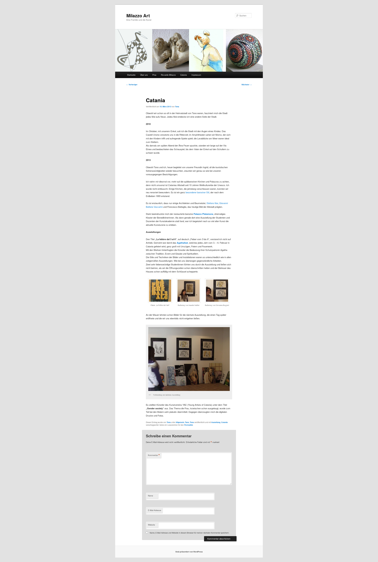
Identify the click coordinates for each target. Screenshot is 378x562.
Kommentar (154, 455)
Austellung (215, 422)
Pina (154, 74)
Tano (187, 422)
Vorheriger (131, 84)
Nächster (247, 84)
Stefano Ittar (212, 203)
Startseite (131, 74)
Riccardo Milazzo (168, 74)
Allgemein (180, 422)
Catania (183, 74)
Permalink (188, 425)
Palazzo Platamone (203, 214)
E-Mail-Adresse (154, 510)
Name (150, 495)
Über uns (144, 74)
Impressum (196, 74)
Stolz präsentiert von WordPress (189, 551)
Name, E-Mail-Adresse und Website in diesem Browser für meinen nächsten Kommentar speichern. (189, 532)
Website (151, 524)
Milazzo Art (138, 15)
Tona (177, 106)
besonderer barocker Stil (197, 192)
